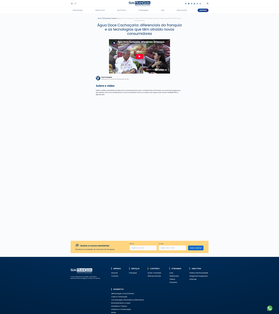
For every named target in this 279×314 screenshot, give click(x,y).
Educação (182, 10)
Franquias (78, 10)
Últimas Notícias (154, 276)
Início (100, 18)
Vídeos (172, 279)
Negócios (100, 10)
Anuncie (203, 10)
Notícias (121, 10)
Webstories (174, 276)
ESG (162, 10)
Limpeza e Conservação (121, 309)
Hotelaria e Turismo (119, 306)
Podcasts (173, 282)
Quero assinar (196, 248)
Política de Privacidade (199, 273)
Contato (114, 276)
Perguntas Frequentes (199, 276)
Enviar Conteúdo (154, 273)
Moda (113, 312)
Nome (132, 244)
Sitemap (193, 279)
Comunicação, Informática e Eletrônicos (127, 300)
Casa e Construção (119, 297)
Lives (171, 273)
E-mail (161, 244)
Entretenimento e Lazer (120, 303)
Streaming (143, 10)
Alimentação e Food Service (122, 293)
